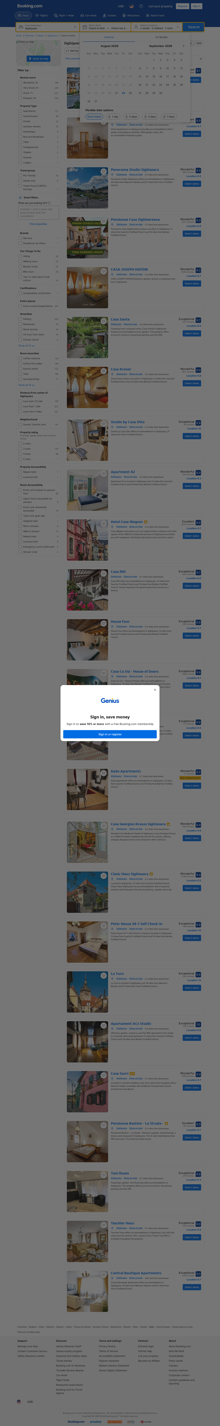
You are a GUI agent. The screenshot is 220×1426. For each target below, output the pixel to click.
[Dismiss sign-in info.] (155, 690)
